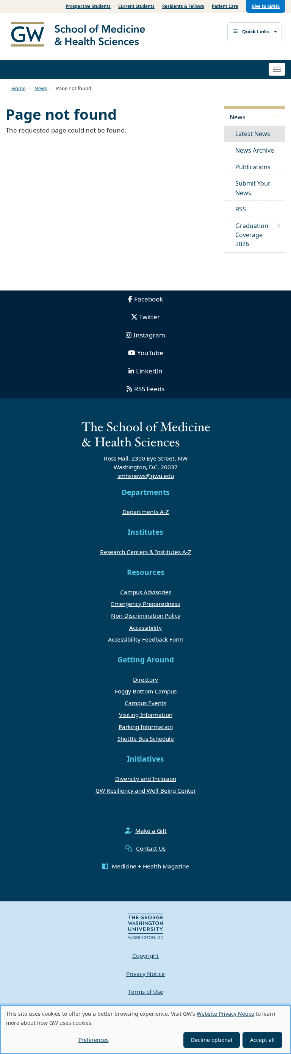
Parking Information (146, 727)
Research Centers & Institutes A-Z (145, 552)
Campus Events (145, 703)
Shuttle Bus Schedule (145, 738)
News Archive (254, 150)
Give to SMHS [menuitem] (266, 6)
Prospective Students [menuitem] (88, 6)
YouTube (150, 352)
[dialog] (145, 1029)
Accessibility (145, 627)
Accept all (262, 1039)
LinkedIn (149, 371)
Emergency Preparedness (145, 603)
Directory (145, 679)
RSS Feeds (149, 388)
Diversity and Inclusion (145, 778)
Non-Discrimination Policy (145, 615)
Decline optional (211, 1039)
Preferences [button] (93, 1039)
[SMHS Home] (81, 35)
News (40, 88)
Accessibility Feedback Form (145, 639)
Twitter (149, 316)
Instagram (149, 335)
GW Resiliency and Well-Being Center (145, 790)
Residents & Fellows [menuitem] (183, 6)
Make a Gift (151, 830)
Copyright (145, 955)
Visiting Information (145, 714)
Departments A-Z (145, 511)
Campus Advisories (145, 592)
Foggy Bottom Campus (146, 691)
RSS (240, 209)
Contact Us (151, 848)
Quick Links (255, 31)
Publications (253, 167)
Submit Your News (253, 188)
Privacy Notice (145, 973)
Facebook (148, 299)
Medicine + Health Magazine (150, 866)
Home (18, 88)
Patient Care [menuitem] (225, 6)
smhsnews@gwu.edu (145, 475)
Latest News (252, 134)
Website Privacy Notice (225, 1013)
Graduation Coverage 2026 (251, 235)
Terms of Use (145, 991)
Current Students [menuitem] (136, 6)
